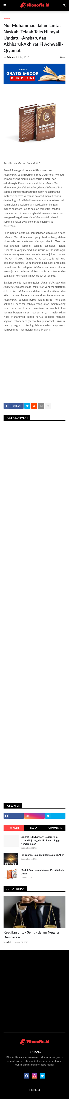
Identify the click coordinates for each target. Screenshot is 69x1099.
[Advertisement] (34, 372)
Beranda (8, 18)
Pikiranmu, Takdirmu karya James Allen (42, 854)
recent (34, 827)
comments (55, 827)
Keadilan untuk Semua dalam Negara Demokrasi (31, 934)
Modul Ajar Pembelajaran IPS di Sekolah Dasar (43, 871)
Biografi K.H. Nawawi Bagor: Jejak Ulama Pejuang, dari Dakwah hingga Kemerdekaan (40, 840)
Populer (14, 827)
